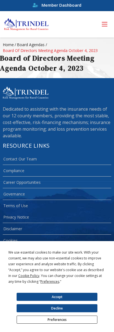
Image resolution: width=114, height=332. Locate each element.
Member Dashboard (60, 5)
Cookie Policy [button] (28, 275)
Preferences (57, 319)
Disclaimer (12, 228)
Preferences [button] (49, 281)
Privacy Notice (16, 217)
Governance (14, 194)
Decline (57, 308)
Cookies (10, 240)
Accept (57, 296)
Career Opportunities (22, 182)
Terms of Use (15, 205)
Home (8, 44)
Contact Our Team (20, 159)
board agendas (31, 44)
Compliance (13, 170)
